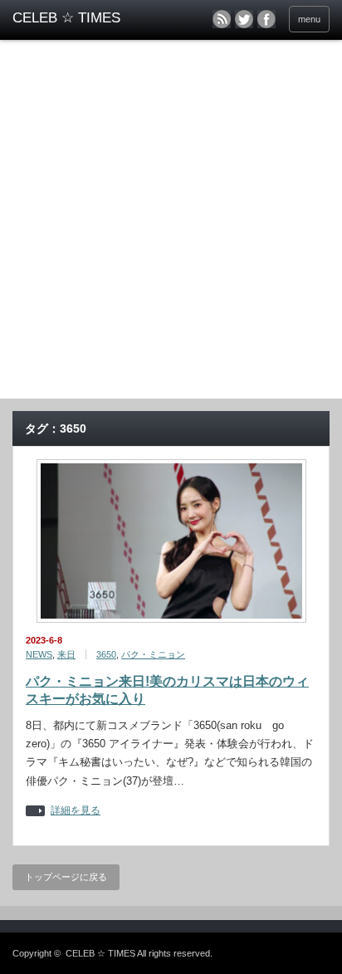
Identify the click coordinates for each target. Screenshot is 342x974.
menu (309, 19)
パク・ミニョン (153, 654)
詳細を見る (75, 810)
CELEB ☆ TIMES (100, 953)
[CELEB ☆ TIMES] (80, 18)
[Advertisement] (171, 219)
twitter (244, 19)
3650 (106, 654)
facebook (266, 19)
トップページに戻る (66, 877)
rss (222, 19)
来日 (66, 654)
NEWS (39, 654)
